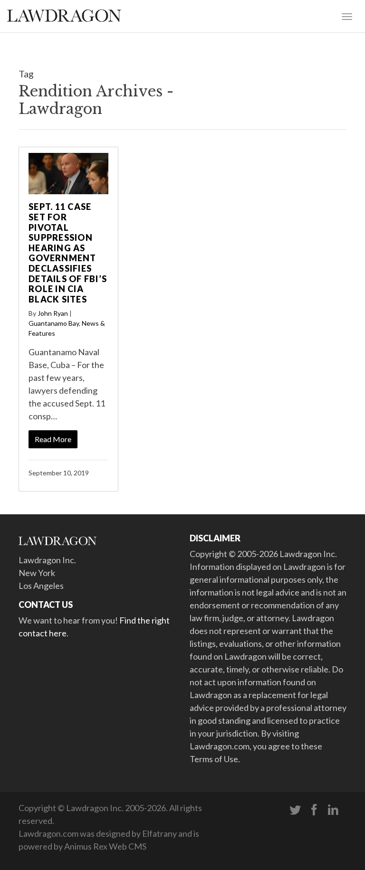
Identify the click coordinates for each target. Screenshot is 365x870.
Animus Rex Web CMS (105, 846)
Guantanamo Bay (54, 323)
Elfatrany (159, 833)
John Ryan (53, 313)
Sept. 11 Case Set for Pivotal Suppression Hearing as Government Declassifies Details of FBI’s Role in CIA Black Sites (68, 252)
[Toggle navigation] (347, 15)
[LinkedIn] (333, 810)
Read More (53, 439)
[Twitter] (295, 810)
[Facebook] (314, 810)
